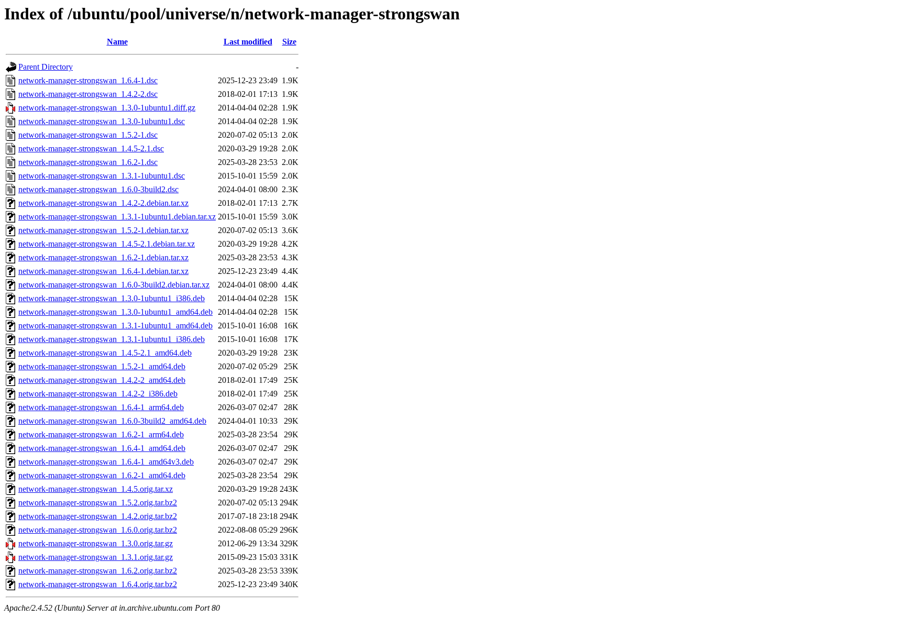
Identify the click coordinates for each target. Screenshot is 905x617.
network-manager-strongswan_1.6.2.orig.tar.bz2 (97, 570)
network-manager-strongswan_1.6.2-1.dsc (88, 162)
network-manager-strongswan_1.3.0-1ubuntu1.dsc (101, 121)
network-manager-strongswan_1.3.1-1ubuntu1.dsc (101, 175)
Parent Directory (45, 66)
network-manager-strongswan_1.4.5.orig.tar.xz (95, 488)
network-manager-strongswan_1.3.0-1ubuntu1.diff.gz (106, 107)
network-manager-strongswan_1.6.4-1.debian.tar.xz (103, 271)
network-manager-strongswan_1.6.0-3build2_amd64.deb (112, 420)
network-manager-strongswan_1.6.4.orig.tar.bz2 (97, 584)
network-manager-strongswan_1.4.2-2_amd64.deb (101, 380)
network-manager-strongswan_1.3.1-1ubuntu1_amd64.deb (115, 325)
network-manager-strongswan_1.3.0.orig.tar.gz (95, 543)
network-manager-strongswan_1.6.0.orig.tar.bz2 (97, 529)
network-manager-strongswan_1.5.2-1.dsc (88, 134)
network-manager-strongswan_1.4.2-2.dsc (88, 94)
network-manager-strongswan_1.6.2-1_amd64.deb (101, 475)
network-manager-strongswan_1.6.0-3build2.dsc (98, 189)
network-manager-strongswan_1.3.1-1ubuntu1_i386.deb (111, 339)
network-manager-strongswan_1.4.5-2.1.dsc (91, 148)
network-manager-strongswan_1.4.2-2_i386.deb (98, 393)
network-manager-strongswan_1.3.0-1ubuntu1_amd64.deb (115, 311)
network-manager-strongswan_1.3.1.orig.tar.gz (95, 557)
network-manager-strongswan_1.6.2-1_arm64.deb (101, 434)
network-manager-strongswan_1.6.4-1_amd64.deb (101, 448)
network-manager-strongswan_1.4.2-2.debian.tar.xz (103, 203)
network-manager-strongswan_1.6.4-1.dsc (88, 80)
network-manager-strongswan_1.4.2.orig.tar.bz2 (97, 516)
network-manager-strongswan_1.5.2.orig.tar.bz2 (97, 502)
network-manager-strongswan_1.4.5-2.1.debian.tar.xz (106, 243)
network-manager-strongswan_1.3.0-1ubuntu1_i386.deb (111, 298)
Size (289, 41)
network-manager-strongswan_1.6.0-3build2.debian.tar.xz (113, 284)
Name (117, 41)
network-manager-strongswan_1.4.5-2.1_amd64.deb (105, 352)
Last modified (248, 41)
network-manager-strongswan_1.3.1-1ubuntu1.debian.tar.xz (117, 216)
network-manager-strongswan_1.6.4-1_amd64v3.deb (106, 461)
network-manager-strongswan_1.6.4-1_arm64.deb (101, 407)
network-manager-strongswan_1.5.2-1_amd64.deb (101, 366)
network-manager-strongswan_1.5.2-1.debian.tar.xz (103, 230)
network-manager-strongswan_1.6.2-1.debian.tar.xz (103, 257)
